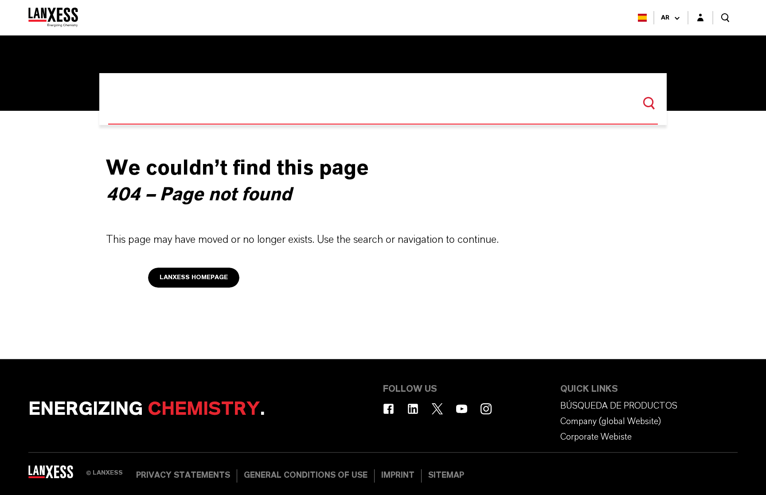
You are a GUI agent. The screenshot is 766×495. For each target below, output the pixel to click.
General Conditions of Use (305, 475)
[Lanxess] (57, 475)
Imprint (397, 475)
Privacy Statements (183, 475)
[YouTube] (461, 408)
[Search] (649, 103)
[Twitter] (437, 408)
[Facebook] (388, 408)
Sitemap (446, 475)
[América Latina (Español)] (642, 17)
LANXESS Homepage (194, 277)
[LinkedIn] (412, 408)
